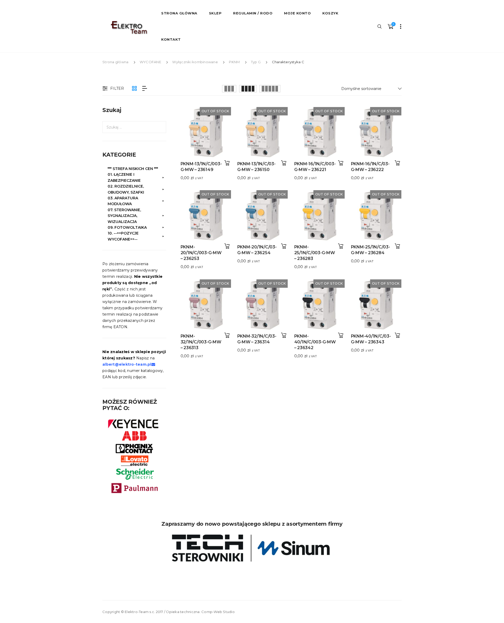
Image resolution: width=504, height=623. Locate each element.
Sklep (215, 13)
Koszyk (330, 13)
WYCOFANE (150, 62)
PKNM (234, 62)
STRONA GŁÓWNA (179, 13)
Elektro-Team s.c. (140, 612)
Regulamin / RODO (252, 13)
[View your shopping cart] (390, 26)
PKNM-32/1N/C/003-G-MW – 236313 (201, 342)
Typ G (256, 62)
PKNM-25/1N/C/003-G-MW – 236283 (314, 252)
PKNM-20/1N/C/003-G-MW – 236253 (201, 252)
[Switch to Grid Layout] (134, 88)
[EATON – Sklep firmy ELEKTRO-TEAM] (128, 27)
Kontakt (171, 39)
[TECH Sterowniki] (252, 548)
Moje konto (297, 13)
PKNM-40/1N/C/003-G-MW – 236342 (315, 342)
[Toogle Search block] (380, 26)
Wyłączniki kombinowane (195, 62)
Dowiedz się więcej (227, 163)
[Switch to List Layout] (145, 88)
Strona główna (115, 62)
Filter (117, 88)
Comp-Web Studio (218, 612)
